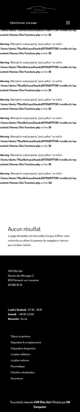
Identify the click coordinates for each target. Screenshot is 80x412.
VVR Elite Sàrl (42, 402)
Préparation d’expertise (23, 348)
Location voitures (20, 360)
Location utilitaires (20, 354)
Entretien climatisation (23, 372)
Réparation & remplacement (26, 342)
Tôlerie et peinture (20, 336)
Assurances (17, 378)
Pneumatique (18, 366)
